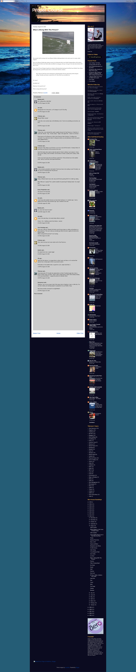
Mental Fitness (92, 445)
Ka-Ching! (92, 565)
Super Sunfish (93, 527)
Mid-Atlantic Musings (94, 278)
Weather (91, 449)
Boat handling (92, 437)
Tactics (90, 461)
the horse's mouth (93, 242)
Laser (90, 472)
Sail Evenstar (92, 314)
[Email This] (52, 93)
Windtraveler (92, 350)
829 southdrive (92, 200)
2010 (90, 516)
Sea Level (92, 573)
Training (91, 431)
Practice (92, 561)
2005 (90, 615)
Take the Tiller (92, 360)
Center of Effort (93, 402)
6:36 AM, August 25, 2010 (44, 254)
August (92, 525)
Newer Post (36, 333)
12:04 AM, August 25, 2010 (44, 203)
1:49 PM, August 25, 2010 (44, 266)
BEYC (90, 470)
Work (91, 584)
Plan (91, 580)
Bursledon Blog (93, 139)
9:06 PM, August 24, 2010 (44, 172)
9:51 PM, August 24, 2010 (44, 193)
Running (91, 447)
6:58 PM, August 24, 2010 (44, 125)
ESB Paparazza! (98, 259)
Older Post (80, 333)
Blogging (91, 435)
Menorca (91, 444)
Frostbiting (91, 438)
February (93, 602)
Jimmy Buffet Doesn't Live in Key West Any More (96, 535)
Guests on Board (92, 320)
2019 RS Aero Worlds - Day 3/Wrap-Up (98, 297)
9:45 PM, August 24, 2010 (44, 185)
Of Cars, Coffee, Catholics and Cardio (96, 576)
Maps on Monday (93, 477)
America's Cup (92, 442)
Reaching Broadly (93, 365)
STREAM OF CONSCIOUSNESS (93, 161)
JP (38, 258)
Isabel (90, 487)
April (92, 598)
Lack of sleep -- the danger (95, 398)
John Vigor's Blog (93, 397)
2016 (90, 504)
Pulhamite (97, 140)
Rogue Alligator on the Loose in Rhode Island (96, 530)
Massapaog (91, 484)
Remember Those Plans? (94, 316)
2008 (90, 609)
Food (90, 473)
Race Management (93, 482)
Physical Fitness (93, 458)
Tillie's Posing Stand (94, 563)
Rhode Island (92, 454)
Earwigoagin (96, 98)
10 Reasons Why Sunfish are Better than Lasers (95, 70)
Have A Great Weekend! (94, 244)
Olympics (91, 452)
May (92, 596)
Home (58, 333)
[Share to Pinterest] (58, 93)
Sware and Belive (94, 544)
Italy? (91, 569)
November (93, 519)
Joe (38, 107)
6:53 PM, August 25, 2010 (44, 290)
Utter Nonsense (92, 428)
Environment (92, 475)
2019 (90, 502)
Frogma (96, 87)
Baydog (39, 99)
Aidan (90, 463)
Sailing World (96, 133)
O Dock (91, 412)
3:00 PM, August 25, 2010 (44, 278)
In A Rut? (92, 556)
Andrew (90, 491)
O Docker (40, 116)
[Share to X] (55, 93)
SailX (90, 480)
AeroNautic (92, 422)
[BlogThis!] (54, 93)
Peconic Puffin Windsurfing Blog (93, 236)
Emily (90, 440)
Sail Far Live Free (93, 268)
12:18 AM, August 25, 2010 (44, 211)
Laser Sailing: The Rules (94, 63)
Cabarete (91, 464)
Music (90, 485)
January (93, 604)
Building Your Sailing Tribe (95, 362)
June (92, 594)
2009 (90, 607)
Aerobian (91, 288)
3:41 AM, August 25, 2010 (44, 245)
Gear (90, 451)
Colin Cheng (93, 550)
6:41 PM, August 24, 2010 (44, 111)
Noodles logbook (93, 190)
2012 (90, 512)
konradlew (67, 667)
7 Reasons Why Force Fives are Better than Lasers (95, 77)
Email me (90, 51)
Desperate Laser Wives (95, 546)
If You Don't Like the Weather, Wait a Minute (98, 379)
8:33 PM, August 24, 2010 (44, 162)
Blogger (77, 667)
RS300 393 (91, 304)
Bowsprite (91, 210)
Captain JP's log (93, 215)
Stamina (92, 571)
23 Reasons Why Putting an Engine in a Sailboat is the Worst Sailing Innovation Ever (95, 73)
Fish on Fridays (92, 459)
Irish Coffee (91, 79)
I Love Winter (92, 81)
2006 (90, 613)
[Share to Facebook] (57, 93)
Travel (91, 582)
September (93, 523)
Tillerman (40, 130)
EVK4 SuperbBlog (93, 91)
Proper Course (47, 10)
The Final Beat (92, 178)
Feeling (92, 588)
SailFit (90, 492)
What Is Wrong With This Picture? (45, 30)
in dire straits (92, 211)
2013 (90, 510)
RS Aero (91, 433)
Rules (90, 466)
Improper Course (98, 109)
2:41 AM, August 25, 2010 (44, 223)
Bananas (92, 590)
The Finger (92, 586)
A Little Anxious (93, 547)
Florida (91, 538)
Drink (90, 478)
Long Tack (92, 578)
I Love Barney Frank (94, 552)
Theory (90, 489)
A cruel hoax (98, 305)
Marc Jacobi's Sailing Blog (95, 294)
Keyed (91, 567)
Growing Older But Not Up (95, 64)
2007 (90, 611)
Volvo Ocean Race (93, 494)
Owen (90, 468)
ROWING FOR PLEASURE (95, 387)
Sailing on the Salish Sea (95, 225)
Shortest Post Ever (94, 540)
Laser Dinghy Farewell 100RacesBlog (94, 325)
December (93, 517)
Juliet (90, 496)
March (92, 600)
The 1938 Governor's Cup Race (98, 281)
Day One (91, 174)
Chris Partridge (41, 227)
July (92, 592)
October (93, 521)
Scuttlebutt (97, 111)
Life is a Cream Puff (94, 173)
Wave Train (92, 342)
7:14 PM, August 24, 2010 (44, 141)
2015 (90, 506)
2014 (90, 508)
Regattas (91, 430)
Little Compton (93, 532)
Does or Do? (93, 542)
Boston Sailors (93, 319)
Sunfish (90, 456)
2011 (90, 514)
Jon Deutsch (92, 184)
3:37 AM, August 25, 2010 (44, 235)
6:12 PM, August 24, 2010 (44, 103)
